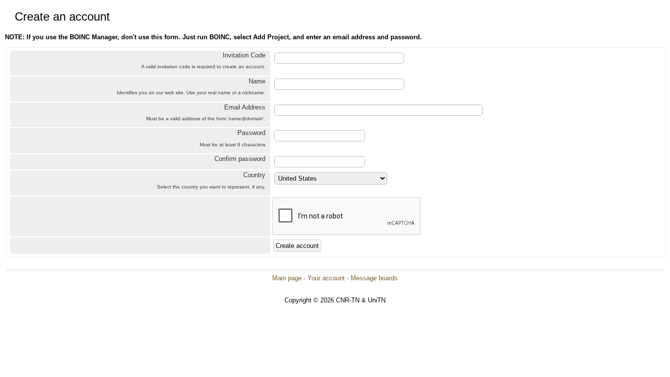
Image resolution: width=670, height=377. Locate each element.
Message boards (374, 278)
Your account (326, 278)
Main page (287, 278)
